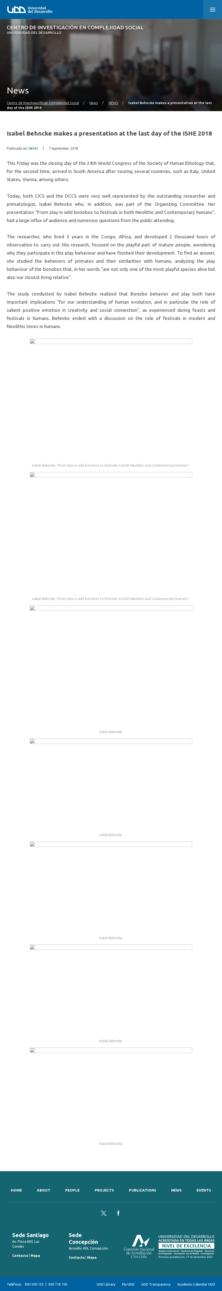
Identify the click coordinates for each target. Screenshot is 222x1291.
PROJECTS (104, 1190)
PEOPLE (72, 1190)
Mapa (35, 1255)
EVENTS (204, 1190)
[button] (212, 9)
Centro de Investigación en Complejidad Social (75, 30)
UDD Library (106, 1284)
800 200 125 (34, 1284)
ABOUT (43, 1190)
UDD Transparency (156, 1284)
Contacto (20, 1255)
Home (16, 1190)
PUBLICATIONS (142, 1190)
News (93, 103)
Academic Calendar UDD (196, 1284)
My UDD (128, 1284)
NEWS (113, 103)
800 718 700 (57, 1284)
